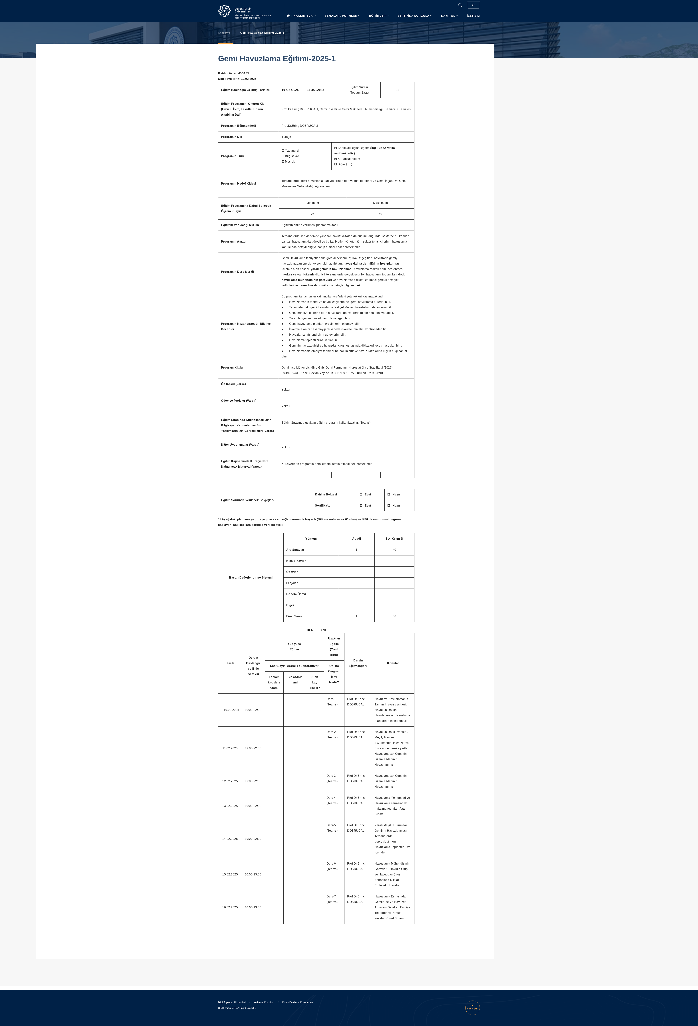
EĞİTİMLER (377, 15)
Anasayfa (224, 32)
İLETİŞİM (473, 15)
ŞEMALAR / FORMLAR (341, 15)
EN (473, 4)
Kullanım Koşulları (264, 1002)
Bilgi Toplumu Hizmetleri (232, 1002)
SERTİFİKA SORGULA (413, 15)
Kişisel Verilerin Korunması (297, 1002)
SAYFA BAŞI (472, 1009)
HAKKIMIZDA (303, 15)
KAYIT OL (448, 15)
